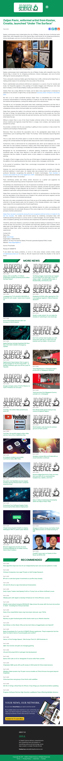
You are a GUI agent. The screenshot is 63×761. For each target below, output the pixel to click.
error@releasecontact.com (11, 254)
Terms (18, 759)
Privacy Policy (27, 759)
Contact (43, 759)
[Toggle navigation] (47, 7)
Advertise (36, 759)
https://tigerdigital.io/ (15, 242)
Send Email (10, 237)
